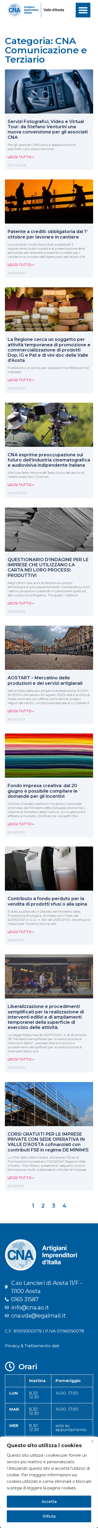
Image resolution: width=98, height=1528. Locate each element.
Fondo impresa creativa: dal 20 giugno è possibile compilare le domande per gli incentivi (43, 791)
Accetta (49, 1501)
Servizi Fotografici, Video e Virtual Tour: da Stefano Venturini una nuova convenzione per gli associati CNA (48, 129)
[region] (49, 1482)
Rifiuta (49, 1516)
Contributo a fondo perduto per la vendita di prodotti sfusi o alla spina (47, 901)
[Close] (92, 1441)
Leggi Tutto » (21, 157)
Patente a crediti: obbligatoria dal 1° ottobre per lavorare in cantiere (48, 234)
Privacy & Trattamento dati (32, 1345)
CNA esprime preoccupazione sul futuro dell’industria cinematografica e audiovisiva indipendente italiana (49, 460)
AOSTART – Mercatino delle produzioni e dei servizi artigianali (45, 680)
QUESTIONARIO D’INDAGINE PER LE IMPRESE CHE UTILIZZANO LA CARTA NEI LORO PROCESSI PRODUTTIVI (48, 567)
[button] (83, 10)
